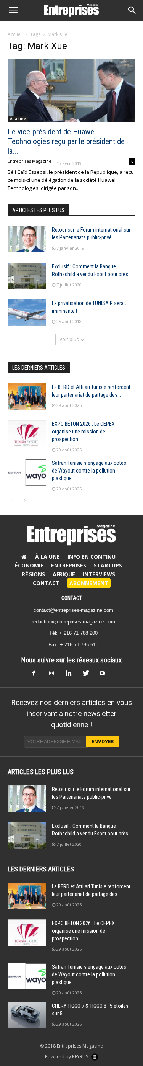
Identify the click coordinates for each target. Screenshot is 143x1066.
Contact (46, 583)
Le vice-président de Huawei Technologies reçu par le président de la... (66, 141)
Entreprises (68, 565)
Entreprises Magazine (29, 161)
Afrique (64, 574)
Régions (33, 574)
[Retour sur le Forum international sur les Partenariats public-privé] (27, 239)
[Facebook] (38, 675)
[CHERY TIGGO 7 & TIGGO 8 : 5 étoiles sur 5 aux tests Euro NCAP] (27, 1015)
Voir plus (69, 339)
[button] (132, 10)
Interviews (99, 574)
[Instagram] (55, 675)
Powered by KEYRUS (67, 1056)
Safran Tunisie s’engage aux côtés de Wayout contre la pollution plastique (89, 470)
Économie (29, 565)
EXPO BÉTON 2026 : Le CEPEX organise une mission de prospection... (83, 431)
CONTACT (71, 598)
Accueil (15, 34)
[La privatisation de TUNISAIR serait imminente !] (27, 312)
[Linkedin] (71, 675)
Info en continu (91, 556)
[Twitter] (88, 675)
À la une (18, 118)
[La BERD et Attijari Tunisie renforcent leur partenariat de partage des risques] (27, 396)
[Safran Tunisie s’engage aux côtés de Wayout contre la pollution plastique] (27, 472)
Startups (108, 565)
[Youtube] (105, 675)
